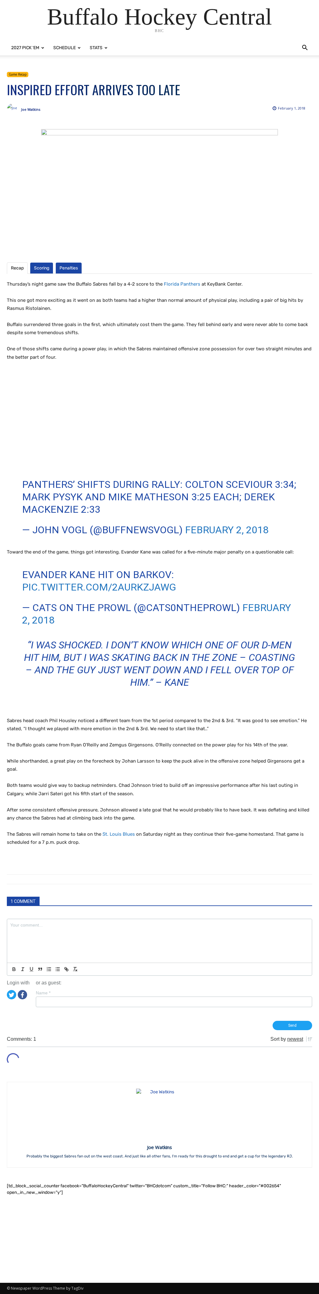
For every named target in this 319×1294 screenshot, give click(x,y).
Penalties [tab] (69, 268)
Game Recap (17, 74)
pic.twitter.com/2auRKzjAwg (99, 587)
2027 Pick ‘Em (25, 47)
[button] (304, 48)
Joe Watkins (30, 109)
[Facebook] (22, 994)
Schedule (64, 47)
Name (43, 992)
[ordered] (49, 969)
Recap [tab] (17, 268)
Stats (96, 47)
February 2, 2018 (227, 530)
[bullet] (57, 969)
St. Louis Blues (118, 834)
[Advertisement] (159, 1239)
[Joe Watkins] (14, 109)
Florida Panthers (182, 284)
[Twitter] (11, 994)
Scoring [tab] (41, 268)
